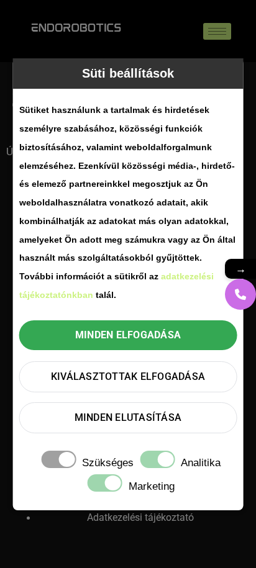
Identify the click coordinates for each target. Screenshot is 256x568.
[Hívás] (240, 294)
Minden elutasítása (128, 417)
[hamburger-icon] (217, 31)
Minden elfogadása (128, 335)
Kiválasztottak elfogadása (128, 376)
